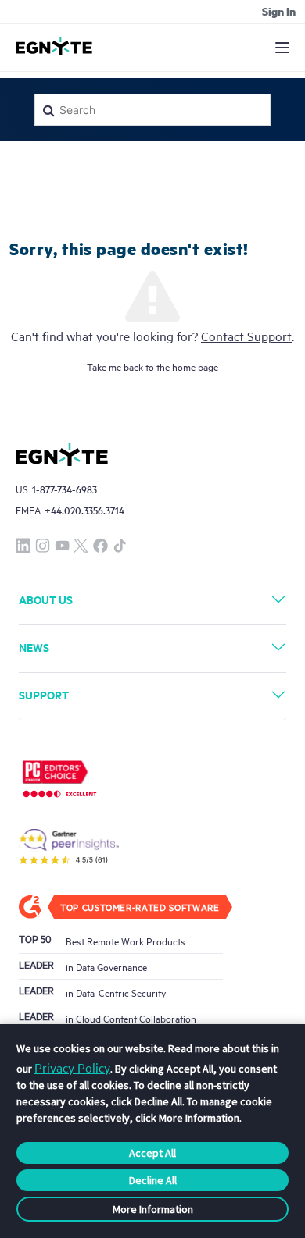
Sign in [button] (279, 11)
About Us (46, 599)
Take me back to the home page (152, 366)
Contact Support (246, 335)
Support (44, 694)
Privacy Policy (72, 1067)
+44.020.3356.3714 (84, 510)
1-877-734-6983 (64, 489)
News (34, 647)
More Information (153, 1209)
